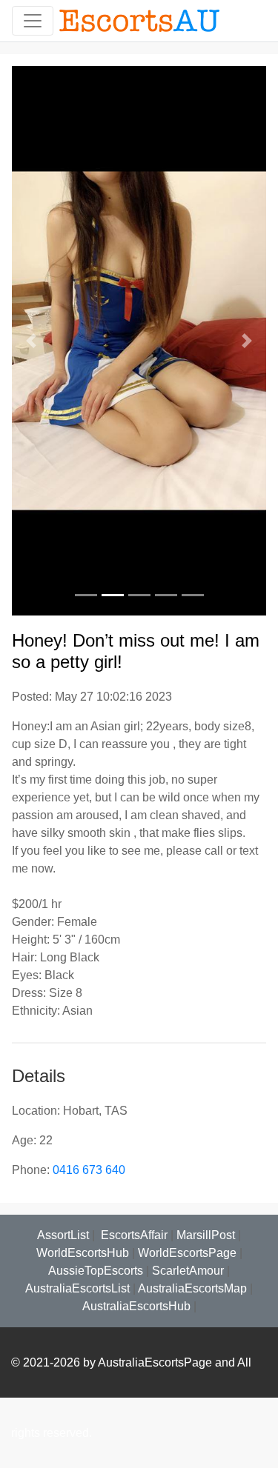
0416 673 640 (89, 1170)
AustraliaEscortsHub (136, 1306)
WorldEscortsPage (187, 1253)
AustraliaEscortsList (77, 1288)
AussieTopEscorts (95, 1270)
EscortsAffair (133, 1235)
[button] (31, 340)
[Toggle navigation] (32, 21)
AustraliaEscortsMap (192, 1288)
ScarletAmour (188, 1270)
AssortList (63, 1235)
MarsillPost (205, 1235)
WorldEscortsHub (82, 1253)
